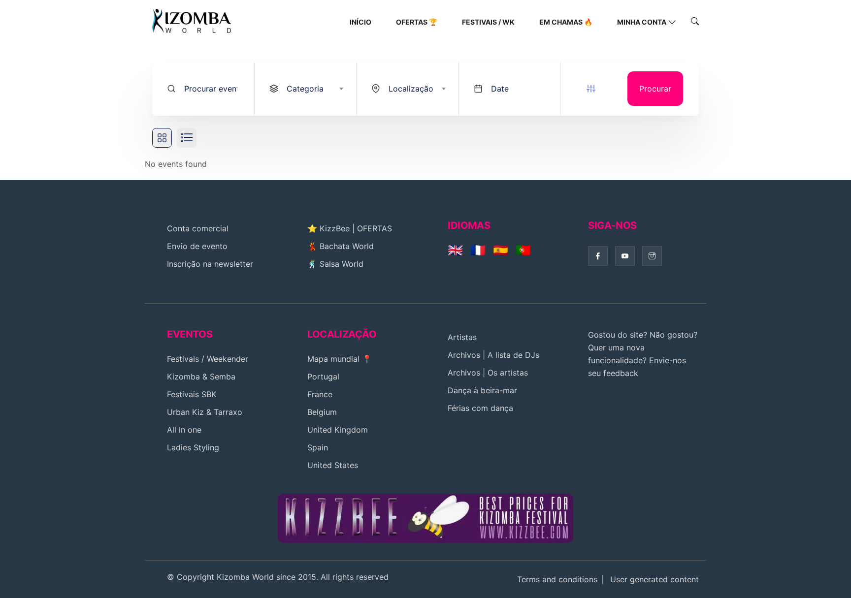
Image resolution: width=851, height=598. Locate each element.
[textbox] (314, 88)
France (319, 394)
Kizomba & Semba (201, 376)
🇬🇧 (455, 250)
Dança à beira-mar (482, 390)
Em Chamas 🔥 (565, 22)
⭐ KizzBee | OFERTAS (349, 228)
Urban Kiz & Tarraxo (204, 412)
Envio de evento (197, 246)
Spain (317, 447)
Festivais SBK (191, 394)
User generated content (654, 579)
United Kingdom (337, 430)
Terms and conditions (557, 579)
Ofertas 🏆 (416, 22)
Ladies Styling (193, 447)
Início (360, 22)
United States (332, 465)
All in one (184, 430)
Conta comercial (198, 228)
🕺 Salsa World (335, 264)
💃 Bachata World (340, 246)
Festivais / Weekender (207, 359)
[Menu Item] (425, 517)
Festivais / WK (488, 22)
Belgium (322, 412)
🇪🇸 (500, 250)
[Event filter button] (591, 88)
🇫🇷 (478, 250)
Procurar (655, 89)
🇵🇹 (523, 250)
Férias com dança (480, 408)
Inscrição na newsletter (210, 264)
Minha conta (641, 22)
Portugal (323, 376)
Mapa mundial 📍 (339, 359)
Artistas (462, 337)
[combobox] (305, 88)
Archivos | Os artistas (488, 373)
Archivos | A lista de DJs (493, 355)
